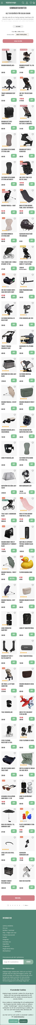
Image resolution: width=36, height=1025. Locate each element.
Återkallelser (7, 951)
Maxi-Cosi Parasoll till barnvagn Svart (7, 826)
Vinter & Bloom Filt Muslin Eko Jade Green (27, 769)
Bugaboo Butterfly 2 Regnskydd (25, 150)
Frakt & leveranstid (9, 935)
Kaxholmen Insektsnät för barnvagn (26, 235)
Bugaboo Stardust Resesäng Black (6, 882)
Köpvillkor (6, 944)
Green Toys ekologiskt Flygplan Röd (25, 713)
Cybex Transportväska (25, 656)
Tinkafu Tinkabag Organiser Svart (6, 347)
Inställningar (14, 1021)
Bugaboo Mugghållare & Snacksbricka (8, 431)
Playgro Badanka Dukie (25, 572)
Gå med (28, 962)
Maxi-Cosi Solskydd (24, 881)
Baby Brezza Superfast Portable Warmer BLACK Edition (26, 544)
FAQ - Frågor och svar (9, 933)
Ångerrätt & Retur (8, 949)
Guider (5, 937)
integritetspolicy (19, 1017)
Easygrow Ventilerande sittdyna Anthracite (8, 178)
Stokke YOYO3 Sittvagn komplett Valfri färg (25, 263)
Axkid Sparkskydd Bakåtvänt (6, 629)
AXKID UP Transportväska (26, 628)
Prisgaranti (6, 946)
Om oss (5, 928)
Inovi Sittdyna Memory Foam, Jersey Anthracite (26, 207)
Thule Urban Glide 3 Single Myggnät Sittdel (9, 263)
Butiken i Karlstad (8, 930)
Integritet (6, 939)
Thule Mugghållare (7, 712)
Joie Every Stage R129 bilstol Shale (25, 178)
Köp (32, 268)
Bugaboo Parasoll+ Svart (8, 206)
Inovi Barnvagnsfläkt (25, 486)
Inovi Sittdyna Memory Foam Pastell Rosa (25, 515)
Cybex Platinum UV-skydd (26, 740)
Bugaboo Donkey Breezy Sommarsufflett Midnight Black (8, 544)
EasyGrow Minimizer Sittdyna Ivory (7, 235)
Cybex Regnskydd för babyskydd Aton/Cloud (25, 431)
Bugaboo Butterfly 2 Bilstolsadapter (7, 657)
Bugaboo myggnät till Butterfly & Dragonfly (25, 123)
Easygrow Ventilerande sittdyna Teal (26, 459)
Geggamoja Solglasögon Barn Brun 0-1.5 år (8, 797)
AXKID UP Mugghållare (7, 458)
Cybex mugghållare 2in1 (26, 318)
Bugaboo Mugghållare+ (8, 65)
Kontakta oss (7, 942)
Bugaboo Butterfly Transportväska (6, 123)
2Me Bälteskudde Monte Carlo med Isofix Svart (8, 291)
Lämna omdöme (8, 926)
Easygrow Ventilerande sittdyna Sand (8, 150)
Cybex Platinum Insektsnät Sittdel (6, 741)
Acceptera (23, 1021)
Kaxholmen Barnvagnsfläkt (24, 854)
